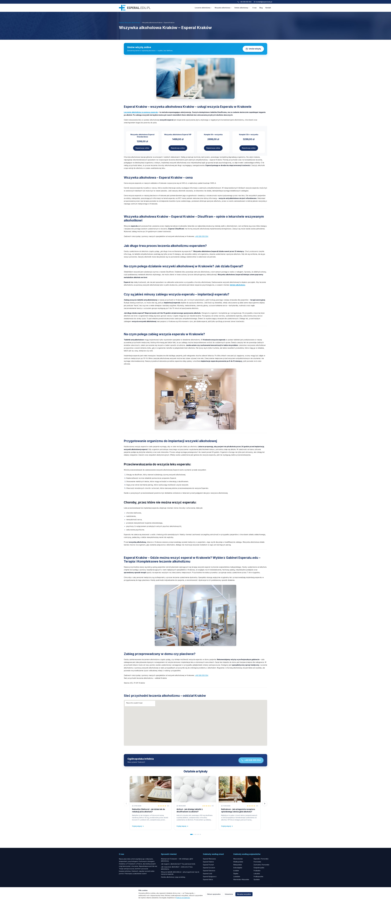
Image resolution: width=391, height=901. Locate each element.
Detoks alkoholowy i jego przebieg (173, 877)
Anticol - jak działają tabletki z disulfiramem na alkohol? (190, 810)
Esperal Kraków (208, 862)
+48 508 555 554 (245, 2)
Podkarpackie (258, 876)
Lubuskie (257, 874)
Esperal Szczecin (209, 868)
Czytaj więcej (138, 826)
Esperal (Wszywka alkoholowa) (129, 22)
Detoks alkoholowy (241, 8)
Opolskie (257, 879)
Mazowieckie (238, 859)
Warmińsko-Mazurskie (241, 879)
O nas (254, 8)
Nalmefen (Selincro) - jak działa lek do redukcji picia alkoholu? (148, 810)
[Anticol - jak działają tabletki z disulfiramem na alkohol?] (195, 789)
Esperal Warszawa (209, 859)
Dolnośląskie (237, 868)
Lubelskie (236, 876)
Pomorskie (257, 862)
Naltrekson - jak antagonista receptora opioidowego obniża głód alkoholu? (238, 810)
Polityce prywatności (183, 898)
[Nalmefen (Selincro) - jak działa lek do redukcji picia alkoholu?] (150, 789)
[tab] (191, 834)
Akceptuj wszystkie (244, 894)
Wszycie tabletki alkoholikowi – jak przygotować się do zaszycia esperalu (180, 873)
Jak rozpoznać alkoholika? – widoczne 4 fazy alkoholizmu (177, 868)
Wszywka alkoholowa (222, 8)
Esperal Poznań (208, 865)
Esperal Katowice (209, 871)
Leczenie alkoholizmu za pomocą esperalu (141, 112)
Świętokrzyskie (259, 868)
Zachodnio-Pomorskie (261, 865)
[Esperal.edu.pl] (134, 8)
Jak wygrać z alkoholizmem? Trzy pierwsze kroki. (178, 864)
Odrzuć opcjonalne (214, 894)
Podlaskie (257, 871)
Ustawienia (229, 894)
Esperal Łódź (207, 874)
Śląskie (235, 874)
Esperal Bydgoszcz (209, 876)
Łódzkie (236, 871)
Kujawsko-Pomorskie (261, 859)
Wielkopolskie (238, 862)
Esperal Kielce (208, 879)
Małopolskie (237, 865)
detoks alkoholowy (237, 285)
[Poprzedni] (126, 803)
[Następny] (264, 803)
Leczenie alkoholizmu (202, 8)
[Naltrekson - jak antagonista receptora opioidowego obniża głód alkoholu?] (240, 789)
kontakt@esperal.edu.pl (264, 2)
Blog (261, 8)
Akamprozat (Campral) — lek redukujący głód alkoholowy (177, 860)
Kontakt (268, 8)
